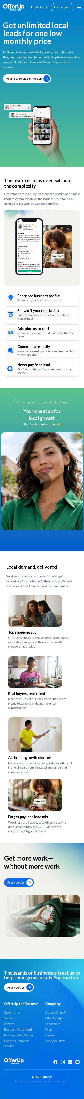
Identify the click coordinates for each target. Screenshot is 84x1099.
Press (49, 1029)
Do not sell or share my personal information (42, 1081)
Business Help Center (18, 1035)
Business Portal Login (18, 1029)
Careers (50, 1035)
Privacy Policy (55, 1041)
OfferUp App (54, 1018)
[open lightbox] (42, 481)
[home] (13, 7)
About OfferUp (56, 1012)
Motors (9, 1024)
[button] (78, 7)
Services (9, 1018)
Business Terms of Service (16, 1043)
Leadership (52, 1024)
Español (36, 7)
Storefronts (12, 1012)
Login (45, 7)
